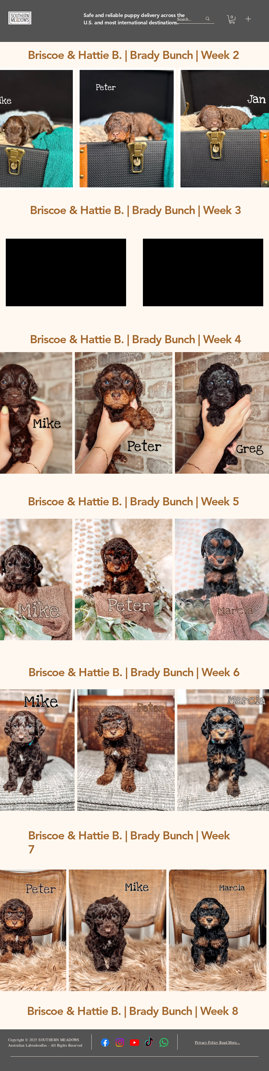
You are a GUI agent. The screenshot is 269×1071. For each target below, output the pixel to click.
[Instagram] (119, 1042)
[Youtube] (134, 1042)
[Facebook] (105, 1042)
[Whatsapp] (163, 1042)
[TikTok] (149, 1042)
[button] (232, 19)
